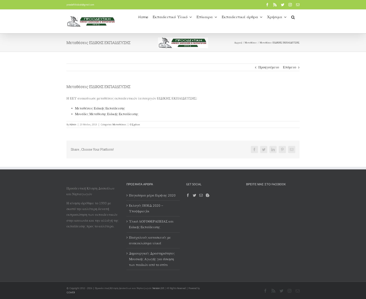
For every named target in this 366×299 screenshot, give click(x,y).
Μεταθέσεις (119, 124)
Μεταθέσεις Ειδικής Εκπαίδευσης (100, 108)
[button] (293, 17)
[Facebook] (188, 195)
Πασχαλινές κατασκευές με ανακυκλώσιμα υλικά (150, 240)
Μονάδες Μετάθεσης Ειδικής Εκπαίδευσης (106, 114)
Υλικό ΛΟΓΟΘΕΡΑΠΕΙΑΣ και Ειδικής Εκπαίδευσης (151, 224)
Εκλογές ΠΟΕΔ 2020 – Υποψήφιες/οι (146, 208)
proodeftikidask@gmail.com (80, 4)
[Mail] (201, 195)
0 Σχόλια (135, 124)
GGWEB (71, 292)
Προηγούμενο (268, 67)
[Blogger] (207, 195)
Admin (72, 124)
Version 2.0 (158, 288)
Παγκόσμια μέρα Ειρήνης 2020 (152, 195)
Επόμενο (289, 67)
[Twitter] (194, 195)
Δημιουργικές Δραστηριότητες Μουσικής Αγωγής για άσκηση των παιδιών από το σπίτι (152, 259)
